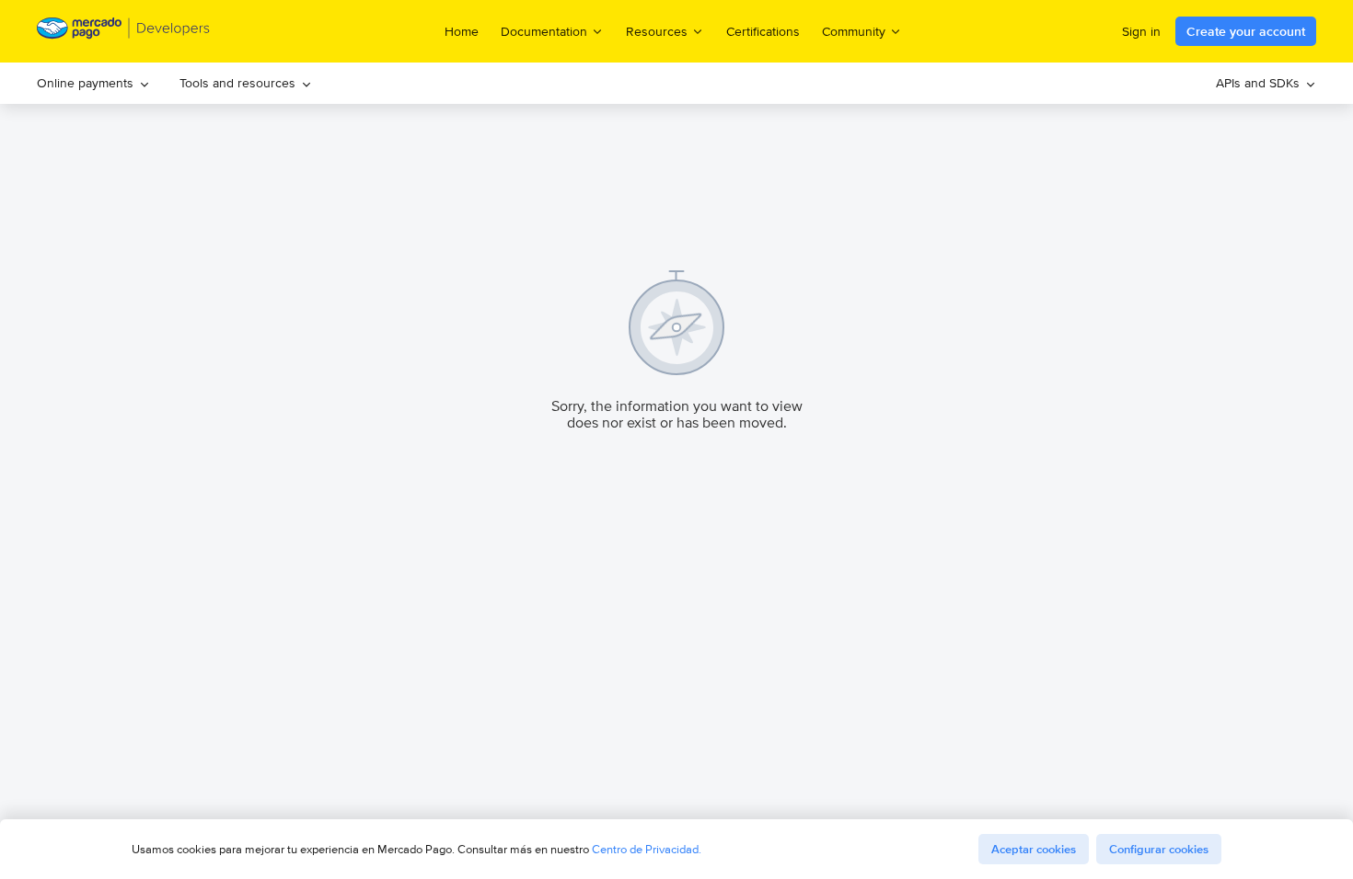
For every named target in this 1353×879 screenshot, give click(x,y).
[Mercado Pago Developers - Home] (124, 31)
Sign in (1141, 31)
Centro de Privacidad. (646, 849)
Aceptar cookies (1033, 849)
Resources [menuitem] (657, 31)
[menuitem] (93, 83)
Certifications (763, 31)
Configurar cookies (1158, 849)
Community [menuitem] (853, 31)
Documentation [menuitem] (544, 31)
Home (462, 31)
